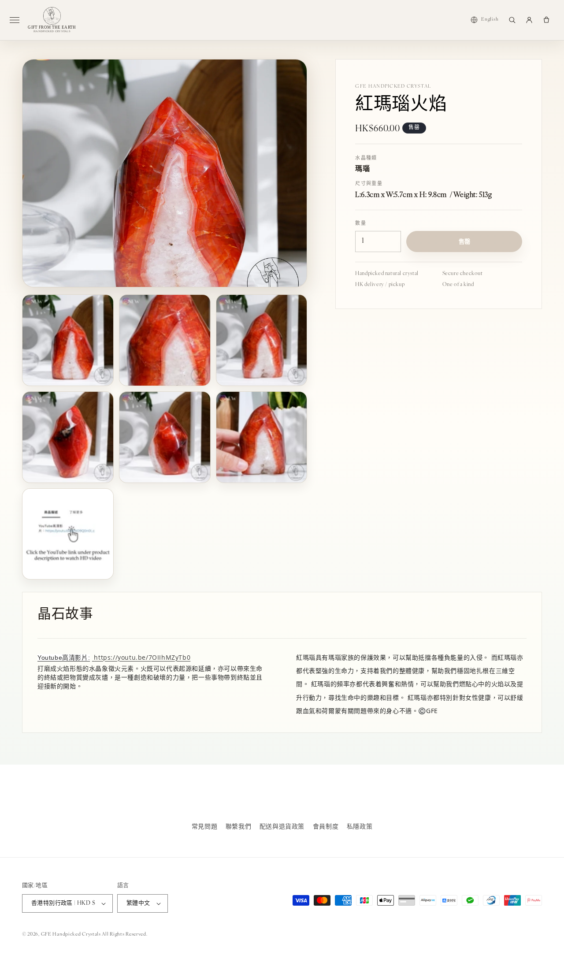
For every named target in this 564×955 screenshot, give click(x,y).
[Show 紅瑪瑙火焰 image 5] (165, 437)
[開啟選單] (18, 19)
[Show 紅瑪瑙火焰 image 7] (68, 534)
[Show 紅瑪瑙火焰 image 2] (165, 340)
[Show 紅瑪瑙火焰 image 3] (262, 340)
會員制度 (325, 827)
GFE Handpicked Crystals (71, 934)
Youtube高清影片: (63, 657)
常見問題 (204, 827)
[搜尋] (512, 20)
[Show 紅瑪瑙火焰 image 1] (68, 340)
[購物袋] (546, 20)
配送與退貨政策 (282, 827)
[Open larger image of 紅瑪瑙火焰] (164, 173)
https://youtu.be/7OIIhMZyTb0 (142, 657)
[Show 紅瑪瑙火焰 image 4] (68, 437)
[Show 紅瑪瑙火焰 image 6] (262, 437)
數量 (360, 223)
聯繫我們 (238, 827)
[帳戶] (529, 20)
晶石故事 (65, 615)
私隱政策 (359, 827)
